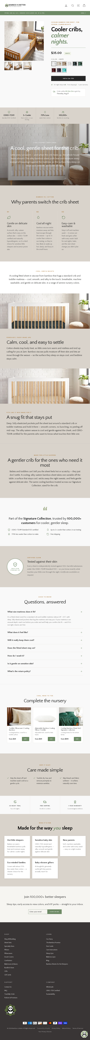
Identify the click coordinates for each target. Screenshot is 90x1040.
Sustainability (50, 994)
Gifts (6, 971)
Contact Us (8, 987)
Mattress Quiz (50, 957)
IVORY (59, 64)
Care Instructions (51, 950)
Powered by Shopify (43, 1028)
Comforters (8, 960)
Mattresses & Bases (11, 964)
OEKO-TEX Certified (53, 990)
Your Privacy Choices (45, 1031)
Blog (47, 960)
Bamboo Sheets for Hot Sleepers (57, 964)
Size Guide (49, 946)
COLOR (57, 59)
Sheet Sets (8, 943)
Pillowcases (8, 953)
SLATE (75, 64)
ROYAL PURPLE (59, 70)
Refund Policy (66, 1028)
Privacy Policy (56, 1028)
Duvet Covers (9, 957)
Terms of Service (77, 1028)
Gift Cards (7, 975)
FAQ (5, 990)
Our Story (49, 939)
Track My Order (9, 994)
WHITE (54, 64)
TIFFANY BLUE (64, 70)
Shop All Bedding (9, 939)
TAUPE (64, 64)
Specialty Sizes (9, 946)
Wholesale (49, 987)
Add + (25, 739)
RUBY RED (54, 70)
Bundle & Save (9, 968)
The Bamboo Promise (53, 943)
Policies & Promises (10, 998)
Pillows (6, 950)
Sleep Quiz (49, 953)
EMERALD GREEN (80, 64)
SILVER (69, 64)
